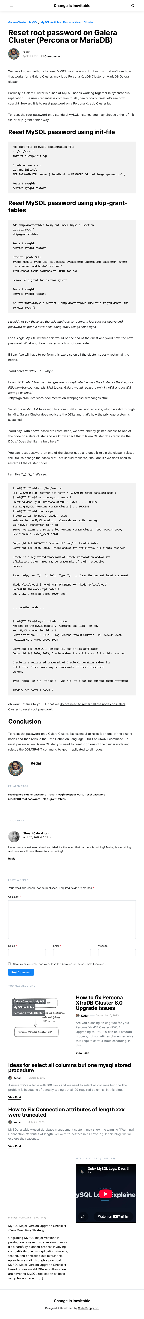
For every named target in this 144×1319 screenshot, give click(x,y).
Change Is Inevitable (72, 5)
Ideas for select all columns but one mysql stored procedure (69, 1068)
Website (103, 945)
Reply (11, 858)
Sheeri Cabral (33, 833)
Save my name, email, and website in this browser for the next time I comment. (59, 963)
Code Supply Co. (88, 1308)
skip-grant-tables (54, 799)
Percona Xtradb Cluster (78, 22)
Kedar (26, 51)
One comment (53, 56)
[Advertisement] (31, 1180)
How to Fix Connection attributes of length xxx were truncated (66, 1112)
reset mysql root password (66, 794)
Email (57, 945)
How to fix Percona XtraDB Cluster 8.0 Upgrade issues (99, 1002)
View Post (82, 1052)
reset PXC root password (24, 799)
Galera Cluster (17, 22)
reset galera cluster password (27, 794)
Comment (15, 896)
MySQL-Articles (50, 22)
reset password (96, 794)
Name (12, 945)
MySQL (33, 22)
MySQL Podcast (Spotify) (27, 1217)
